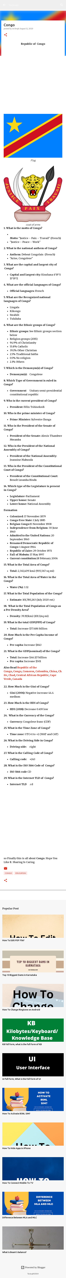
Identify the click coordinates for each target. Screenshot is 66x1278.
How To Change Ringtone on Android (21, 1009)
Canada (17, 678)
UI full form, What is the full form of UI (21, 1079)
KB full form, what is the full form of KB (22, 1044)
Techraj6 (13, 5)
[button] (5, 35)
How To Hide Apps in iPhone (16, 1148)
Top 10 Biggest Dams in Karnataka (19, 975)
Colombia (41, 671)
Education (21, 873)
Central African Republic (32, 675)
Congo (17, 671)
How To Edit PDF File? (13, 940)
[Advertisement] (33, 78)
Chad (11, 675)
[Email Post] (5, 869)
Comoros (28, 671)
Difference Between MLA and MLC (19, 1217)
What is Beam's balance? (14, 1252)
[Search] (62, 5)
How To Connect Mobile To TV (17, 1183)
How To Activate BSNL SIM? (16, 1113)
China (53, 671)
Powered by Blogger (35, 1267)
